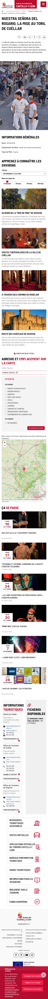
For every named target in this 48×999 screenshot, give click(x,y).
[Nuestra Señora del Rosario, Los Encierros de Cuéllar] (24, 95)
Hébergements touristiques (17, 411)
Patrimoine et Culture (13, 11)
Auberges (11, 394)
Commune (7, 183)
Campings (10, 406)
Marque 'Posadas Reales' (16, 388)
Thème (4, 170)
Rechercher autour (36, 428)
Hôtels (10, 400)
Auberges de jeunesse (15, 409)
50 (30, 183)
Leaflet (6, 499)
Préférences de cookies (32, 989)
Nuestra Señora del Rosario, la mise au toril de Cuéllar (22, 12)
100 (41, 183)
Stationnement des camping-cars (19, 414)
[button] (4, 442)
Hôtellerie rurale (14, 397)
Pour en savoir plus (11, 739)
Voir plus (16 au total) (25, 353)
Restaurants (12, 423)
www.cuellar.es (11, 730)
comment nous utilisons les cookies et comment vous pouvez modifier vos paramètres (12, 991)
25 (18, 183)
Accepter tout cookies (32, 976)
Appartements (12, 403)
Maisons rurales (13, 391)
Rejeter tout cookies (32, 982)
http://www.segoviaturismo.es (13, 802)
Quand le (10, 774)
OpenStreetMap (18, 499)
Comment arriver (8, 373)
